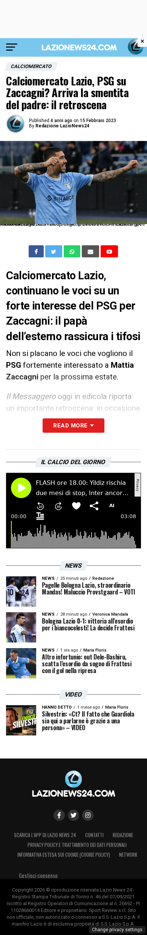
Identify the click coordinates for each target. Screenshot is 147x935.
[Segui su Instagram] (87, 815)
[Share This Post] (73, 251)
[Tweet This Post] (54, 251)
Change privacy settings (117, 929)
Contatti (94, 835)
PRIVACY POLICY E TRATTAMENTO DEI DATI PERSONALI (77, 844)
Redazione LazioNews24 (62, 125)
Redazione (123, 835)
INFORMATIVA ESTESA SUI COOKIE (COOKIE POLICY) (63, 854)
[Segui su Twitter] (73, 815)
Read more (70, 425)
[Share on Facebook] (37, 251)
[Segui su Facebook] (59, 815)
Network (128, 854)
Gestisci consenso (38, 875)
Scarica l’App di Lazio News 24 (45, 835)
